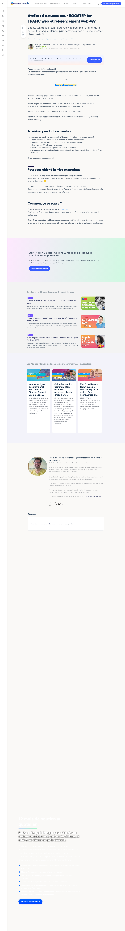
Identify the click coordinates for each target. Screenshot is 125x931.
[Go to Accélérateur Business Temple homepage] (20, 3)
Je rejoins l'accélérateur (29, 901)
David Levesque (43, 48)
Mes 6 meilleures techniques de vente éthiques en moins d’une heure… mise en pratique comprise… (89, 389)
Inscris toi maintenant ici (65, 85)
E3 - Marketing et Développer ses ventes (45, 39)
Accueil (30, 39)
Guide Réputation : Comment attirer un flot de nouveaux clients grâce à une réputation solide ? (64, 389)
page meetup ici (65, 209)
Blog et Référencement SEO (65, 39)
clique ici (43, 46)
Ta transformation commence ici (91, 496)
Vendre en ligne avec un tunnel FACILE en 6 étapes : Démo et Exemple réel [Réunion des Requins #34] (37, 389)
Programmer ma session (94, 60)
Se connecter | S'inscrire (111, 3)
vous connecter (45, 524)
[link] (3, 30)
